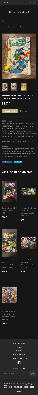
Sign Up (32, 374)
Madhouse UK (19, 12)
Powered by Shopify (26, 384)
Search (19, 347)
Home (3, 21)
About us (19, 350)
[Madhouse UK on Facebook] (19, 363)
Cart (34, 2)
